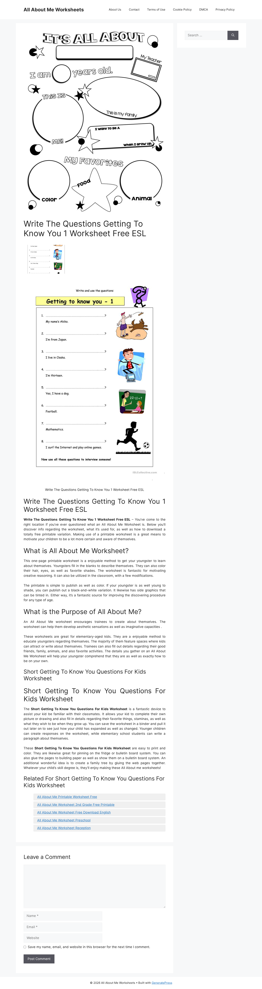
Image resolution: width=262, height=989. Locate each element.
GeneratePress (162, 983)
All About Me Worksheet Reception (64, 828)
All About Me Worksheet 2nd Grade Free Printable (76, 805)
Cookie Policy (182, 9)
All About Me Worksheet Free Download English (74, 812)
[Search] (232, 35)
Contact (134, 9)
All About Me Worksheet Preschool (64, 820)
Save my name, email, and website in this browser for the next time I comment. (89, 947)
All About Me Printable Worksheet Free (67, 797)
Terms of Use (156, 9)
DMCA (203, 9)
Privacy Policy (225, 9)
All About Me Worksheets (54, 9)
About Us (115, 9)
